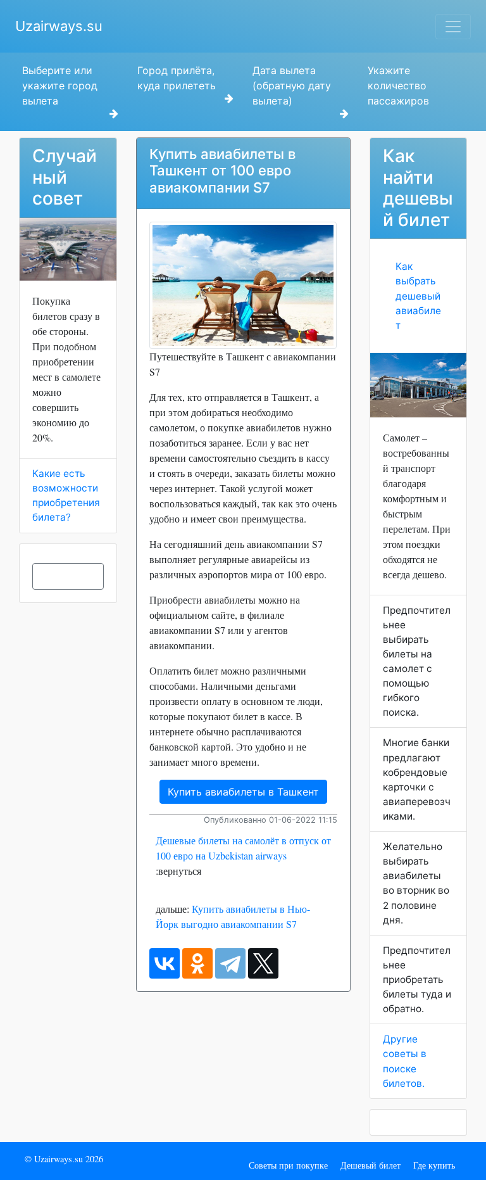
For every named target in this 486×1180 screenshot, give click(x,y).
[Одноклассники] (197, 963)
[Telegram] (230, 963)
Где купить (434, 1165)
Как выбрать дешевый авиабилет (418, 295)
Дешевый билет (370, 1165)
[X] (263, 963)
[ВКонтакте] (164, 963)
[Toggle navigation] (453, 26)
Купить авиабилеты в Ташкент (243, 791)
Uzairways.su (59, 26)
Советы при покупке (288, 1165)
